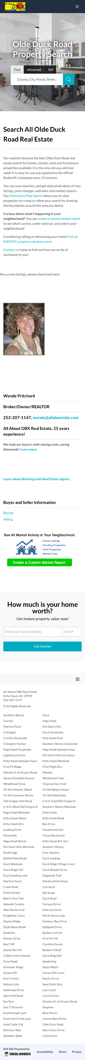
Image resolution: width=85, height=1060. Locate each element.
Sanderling (49, 961)
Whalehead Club (53, 778)
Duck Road (49, 898)
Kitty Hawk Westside (55, 761)
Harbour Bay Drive (54, 921)
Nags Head (49, 721)
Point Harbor (11, 892)
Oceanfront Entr (53, 829)
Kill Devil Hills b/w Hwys (58, 755)
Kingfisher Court (14, 915)
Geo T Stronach (13, 1007)
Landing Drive (12, 829)
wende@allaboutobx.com (56, 417)
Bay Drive (48, 824)
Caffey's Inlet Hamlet (16, 955)
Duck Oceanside (52, 732)
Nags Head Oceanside (17, 749)
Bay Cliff (8, 944)
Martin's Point (12, 881)
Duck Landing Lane (15, 875)
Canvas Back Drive (54, 1018)
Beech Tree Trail (13, 898)
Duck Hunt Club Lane (17, 1018)
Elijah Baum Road (14, 927)
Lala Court (49, 990)
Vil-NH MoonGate (54, 795)
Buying (8, 513)
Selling (8, 519)
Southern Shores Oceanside (60, 743)
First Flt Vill (50, 938)
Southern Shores (13, 715)
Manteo (47, 772)
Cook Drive (49, 1036)
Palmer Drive (11, 938)
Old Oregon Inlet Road (17, 801)
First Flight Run (52, 766)
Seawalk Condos (13, 904)
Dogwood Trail (51, 875)
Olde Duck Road (52, 1024)
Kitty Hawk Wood (14, 818)
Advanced (34, 69)
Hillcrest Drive (51, 910)
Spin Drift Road (13, 995)
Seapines (48, 1007)
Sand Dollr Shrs (52, 984)
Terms (62, 1051)
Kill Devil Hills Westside (18, 847)
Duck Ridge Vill (13, 869)
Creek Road (10, 887)
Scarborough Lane (14, 1013)
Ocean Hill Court (53, 973)
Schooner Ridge (13, 967)
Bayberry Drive (52, 932)
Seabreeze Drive (13, 990)
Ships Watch (50, 967)
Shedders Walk (12, 1036)
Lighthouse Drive (14, 755)
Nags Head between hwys (58, 749)
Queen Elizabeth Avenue (18, 778)
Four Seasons (50, 852)
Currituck (48, 887)
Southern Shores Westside (59, 806)
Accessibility (45, 1051)
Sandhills (9, 932)
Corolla (8, 721)
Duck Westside (12, 864)
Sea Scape (48, 892)
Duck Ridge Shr (52, 955)
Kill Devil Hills (51, 726)
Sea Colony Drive (53, 1030)
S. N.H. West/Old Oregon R (20, 806)
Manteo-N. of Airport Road (59, 1001)
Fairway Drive (51, 904)
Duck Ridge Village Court (58, 864)
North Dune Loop (53, 915)
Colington (9, 732)
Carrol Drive (50, 995)
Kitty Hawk (49, 812)
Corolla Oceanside (15, 738)
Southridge (10, 852)
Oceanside (10, 835)
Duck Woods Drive (54, 869)
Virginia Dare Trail (54, 784)
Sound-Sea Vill (12, 950)
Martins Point (12, 726)
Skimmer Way (12, 1030)
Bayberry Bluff (51, 950)
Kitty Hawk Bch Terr (55, 841)
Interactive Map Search (26, 196)
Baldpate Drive (52, 927)
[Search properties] (68, 79)
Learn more (28, 449)
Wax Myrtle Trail (14, 910)
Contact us (11, 250)
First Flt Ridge (12, 766)
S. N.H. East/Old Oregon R (59, 801)
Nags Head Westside (16, 812)
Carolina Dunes (52, 944)
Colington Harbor (14, 743)
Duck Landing (51, 858)
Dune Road (10, 961)
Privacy (77, 1051)
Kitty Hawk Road (53, 818)
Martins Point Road (54, 881)
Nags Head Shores (14, 841)
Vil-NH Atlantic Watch (17, 789)
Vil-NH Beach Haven (55, 789)
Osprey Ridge (11, 921)
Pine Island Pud (52, 738)
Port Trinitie (11, 978)
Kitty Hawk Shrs (13, 824)
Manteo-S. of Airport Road (20, 772)
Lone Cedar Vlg (13, 1024)
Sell (50, 69)
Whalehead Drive (14, 784)
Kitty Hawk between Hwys (20, 761)
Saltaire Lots (11, 984)
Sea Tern (8, 1001)
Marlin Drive (50, 978)
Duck (45, 715)
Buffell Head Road (15, 858)
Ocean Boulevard (53, 835)
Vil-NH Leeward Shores (18, 795)
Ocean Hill (10, 973)
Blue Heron (49, 1013)
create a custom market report (59, 218)
